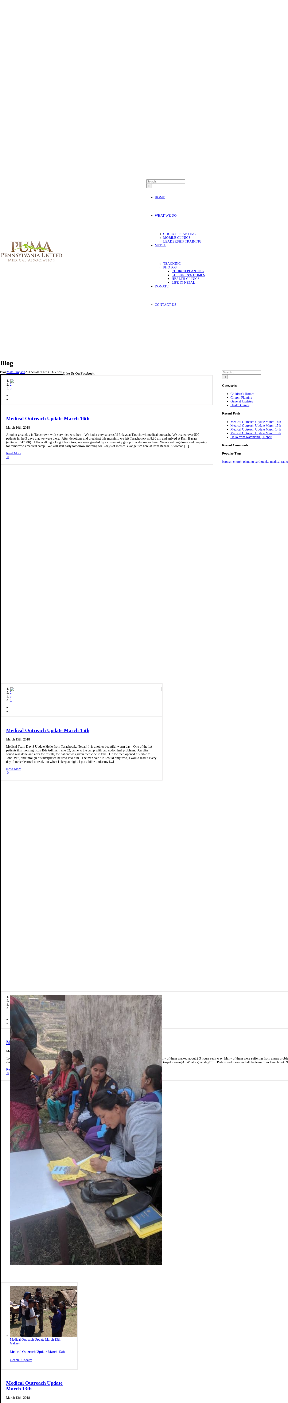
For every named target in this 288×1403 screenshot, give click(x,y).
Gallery (15, 655)
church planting (243, 461)
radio (284, 461)
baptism (227, 461)
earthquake (262, 461)
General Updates (21, 1360)
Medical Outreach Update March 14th (255, 429)
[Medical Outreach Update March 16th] (111, 514)
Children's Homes (242, 394)
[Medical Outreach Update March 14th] (86, 1130)
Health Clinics (239, 405)
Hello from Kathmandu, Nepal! (251, 437)
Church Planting (21, 671)
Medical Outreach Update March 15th (35, 959)
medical (275, 461)
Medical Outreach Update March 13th (35, 1339)
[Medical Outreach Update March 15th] (86, 822)
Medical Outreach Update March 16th (35, 651)
